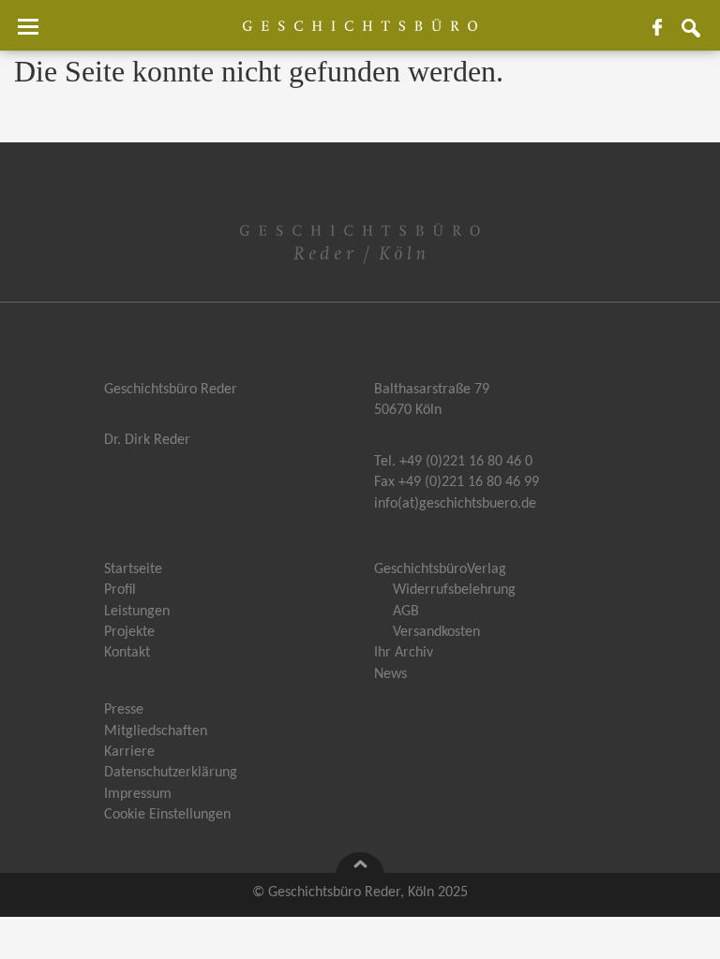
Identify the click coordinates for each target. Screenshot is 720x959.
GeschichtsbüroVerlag (440, 569)
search (698, 34)
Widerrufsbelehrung (454, 590)
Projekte (129, 632)
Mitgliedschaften (155, 731)
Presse (123, 709)
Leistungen (137, 611)
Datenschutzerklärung (170, 772)
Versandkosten (436, 632)
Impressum (138, 794)
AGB (406, 611)
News (390, 674)
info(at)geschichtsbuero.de (455, 503)
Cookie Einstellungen (167, 814)
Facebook (664, 34)
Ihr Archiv (403, 652)
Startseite (133, 569)
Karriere (129, 752)
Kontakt (127, 652)
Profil (120, 590)
